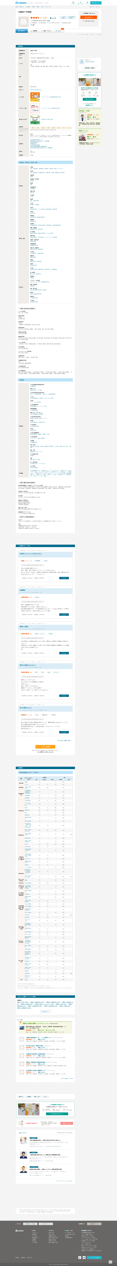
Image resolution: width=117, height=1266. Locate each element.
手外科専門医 (41, 237)
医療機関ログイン (89, 105)
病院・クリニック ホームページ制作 (89, 1245)
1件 (90, 136)
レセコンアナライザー (86, 1242)
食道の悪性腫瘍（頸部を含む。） (28, 850)
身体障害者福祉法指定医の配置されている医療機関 (41, 147)
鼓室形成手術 (33, 430)
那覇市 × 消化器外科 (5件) (50, 1006)
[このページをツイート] (84, 1257)
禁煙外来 (32, 277)
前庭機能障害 (27, 795)
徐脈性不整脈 (27, 846)
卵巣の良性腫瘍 (28, 906)
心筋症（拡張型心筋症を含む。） (28, 834)
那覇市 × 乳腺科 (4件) (65, 1006)
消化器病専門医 (33, 225)
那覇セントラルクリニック (35, 1023)
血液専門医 (54, 209)
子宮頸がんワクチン (39, 473)
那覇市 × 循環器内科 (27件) (53, 1002)
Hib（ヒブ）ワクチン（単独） (40, 476)
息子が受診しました (26, 707)
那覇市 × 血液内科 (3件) (27, 1004)
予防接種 (37, 204)
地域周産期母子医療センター (36, 139)
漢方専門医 (47, 269)
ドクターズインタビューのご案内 (88, 1237)
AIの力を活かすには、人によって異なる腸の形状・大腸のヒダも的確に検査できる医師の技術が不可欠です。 (49, 1157)
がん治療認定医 (53, 269)
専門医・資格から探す (53, 1237)
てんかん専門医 (49, 233)
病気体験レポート (36, 1237)
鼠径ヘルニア (27, 858)
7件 (95, 117)
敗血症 (26, 979)
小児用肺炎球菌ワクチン (35, 470)
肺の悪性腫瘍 (27, 800)
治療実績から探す (52, 1235)
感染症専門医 (48, 209)
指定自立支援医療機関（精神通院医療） (38, 146)
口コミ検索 (34, 1235)
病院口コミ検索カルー (20, 6)
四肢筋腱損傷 (27, 949)
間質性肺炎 (27, 814)
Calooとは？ (35, 1232)
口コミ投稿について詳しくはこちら (45, 752)
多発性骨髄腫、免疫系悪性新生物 (28, 924)
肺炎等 (26, 807)
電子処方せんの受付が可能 (47, 119)
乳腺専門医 (40, 249)
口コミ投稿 (34, 1242)
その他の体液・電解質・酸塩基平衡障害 (28, 887)
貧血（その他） (28, 934)
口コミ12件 (42, 1063)
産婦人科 (32, 192)
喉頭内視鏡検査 (33, 434)
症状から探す (51, 1234)
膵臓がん (51, 633)
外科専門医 (32, 213)
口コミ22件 (42, 1047)
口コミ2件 (42, 1030)
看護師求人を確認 (67, 1123)
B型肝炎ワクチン (45, 470)
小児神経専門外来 (34, 298)
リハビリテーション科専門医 (51, 237)
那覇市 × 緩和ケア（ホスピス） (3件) (44, 1004)
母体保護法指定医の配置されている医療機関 (39, 141)
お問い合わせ (29, 1257)
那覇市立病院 (34, 1045)
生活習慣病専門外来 (45, 282)
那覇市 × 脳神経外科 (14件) (24, 1008)
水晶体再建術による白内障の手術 (37, 422)
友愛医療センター (36, 1070)
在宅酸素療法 (33, 386)
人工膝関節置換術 (34, 410)
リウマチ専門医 (41, 209)
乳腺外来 (44, 289)
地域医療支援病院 (34, 142)
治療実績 (29, 1096)
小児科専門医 (33, 253)
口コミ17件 (42, 1039)
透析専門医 (40, 229)
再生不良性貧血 (28, 931)
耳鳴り (46, 560)
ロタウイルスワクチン (55, 470)
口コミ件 (54, 18)
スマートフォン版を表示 (94, 1257)
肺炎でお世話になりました (28, 665)
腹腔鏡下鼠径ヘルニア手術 (36, 390)
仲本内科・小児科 (84, 111)
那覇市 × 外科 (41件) (61, 1004)
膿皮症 (26, 880)
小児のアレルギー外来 (35, 282)
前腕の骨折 (27, 961)
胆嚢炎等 (26, 864)
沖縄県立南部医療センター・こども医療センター (39, 1037)
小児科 (31, 196)
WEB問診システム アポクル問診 (88, 1240)
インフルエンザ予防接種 (60, 473)
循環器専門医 (33, 221)
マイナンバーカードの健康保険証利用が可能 (50, 97)
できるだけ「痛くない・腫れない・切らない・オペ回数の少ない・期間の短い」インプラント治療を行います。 (49, 1171)
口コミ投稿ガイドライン (70, 1232)
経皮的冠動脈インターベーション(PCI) (38, 406)
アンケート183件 (51, 1030)
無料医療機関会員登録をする (57, 1113)
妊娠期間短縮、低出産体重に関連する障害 (28, 942)
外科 (31, 172)
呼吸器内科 (35, 168)
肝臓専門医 (48, 225)
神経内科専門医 (33, 233)
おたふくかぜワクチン (49, 473)
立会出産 (57, 446)
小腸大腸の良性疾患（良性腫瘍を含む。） (28, 855)
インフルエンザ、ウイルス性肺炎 (28, 804)
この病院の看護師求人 (63, 17)
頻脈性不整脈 (27, 838)
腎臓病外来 (32, 285)
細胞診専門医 (33, 261)
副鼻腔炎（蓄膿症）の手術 (43, 434)
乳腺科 (52, 172)
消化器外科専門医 (42, 225)
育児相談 (32, 455)
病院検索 (28, 6)
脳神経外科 (57, 172)
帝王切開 (42, 446)
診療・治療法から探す (53, 1242)
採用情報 (23, 1257)
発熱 (49, 672)
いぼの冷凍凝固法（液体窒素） (37, 414)
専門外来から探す (52, 1239)
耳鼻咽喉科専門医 (34, 245)
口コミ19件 (42, 1055)
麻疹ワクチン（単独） (52, 474)
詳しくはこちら (89, 99)
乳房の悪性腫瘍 (28, 883)
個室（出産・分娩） (64, 446)
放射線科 (32, 204)
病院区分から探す (52, 1240)
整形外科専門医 (33, 237)
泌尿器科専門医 (33, 229)
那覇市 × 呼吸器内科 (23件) (37, 1002)
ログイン (87, 3)
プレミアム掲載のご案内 (87, 1234)
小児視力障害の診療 (34, 426)
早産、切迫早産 (28, 912)
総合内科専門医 (33, 209)
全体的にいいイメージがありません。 (31, 553)
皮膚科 (31, 176)
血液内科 (51, 168)
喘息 (26, 812)
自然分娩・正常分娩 (34, 446)
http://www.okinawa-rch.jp (35, 89)
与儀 (42, 6)
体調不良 (54, 714)
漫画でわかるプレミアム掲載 (88, 1235)
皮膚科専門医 (33, 241)
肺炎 (43, 672)
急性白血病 (27, 917)
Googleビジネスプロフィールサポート (90, 1247)
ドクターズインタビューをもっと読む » (64, 1180)
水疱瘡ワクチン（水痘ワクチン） (59, 471)
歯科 (31, 200)
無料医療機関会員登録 (71, 17)
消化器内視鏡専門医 (56, 225)
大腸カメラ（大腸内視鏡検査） (49, 394)
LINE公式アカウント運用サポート (89, 1248)
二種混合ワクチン (64, 470)
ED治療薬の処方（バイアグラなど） (38, 463)
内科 (31, 168)
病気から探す (51, 1232)
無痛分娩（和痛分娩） (49, 446)
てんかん (26, 784)
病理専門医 (39, 261)
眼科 (31, 184)
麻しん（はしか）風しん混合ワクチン (43, 471)
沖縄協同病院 (35, 1054)
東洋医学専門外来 (34, 302)
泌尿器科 (32, 180)
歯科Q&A (34, 1240)
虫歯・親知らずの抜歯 (35, 459)
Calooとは (73, 3)
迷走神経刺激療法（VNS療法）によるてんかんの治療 (41, 398)
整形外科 (63, 172)
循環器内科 (41, 168)
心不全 (26, 844)
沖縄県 (33, 6)
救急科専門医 (41, 269)
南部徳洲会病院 (35, 1062)
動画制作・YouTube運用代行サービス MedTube (91, 1250)
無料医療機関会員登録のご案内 (88, 1232)
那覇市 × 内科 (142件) (22, 1002)
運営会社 (17, 1257)
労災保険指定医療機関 (35, 145)
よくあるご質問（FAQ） (70, 1234)
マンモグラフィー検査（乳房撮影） (38, 438)
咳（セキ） (56, 672)
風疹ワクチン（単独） (41, 474)
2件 (95, 136)
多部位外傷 (27, 973)
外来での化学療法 (34, 467)
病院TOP (21, 1096)
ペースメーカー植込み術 (35, 402)
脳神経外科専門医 (42, 233)
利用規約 (67, 1235)
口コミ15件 (42, 1072)
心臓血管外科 (42, 172)
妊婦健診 (22, 590)
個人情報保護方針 (69, 1237)
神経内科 (46, 168)
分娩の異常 (27, 914)
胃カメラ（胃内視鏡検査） (36, 394)
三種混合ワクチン (62, 474)
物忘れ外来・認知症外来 (35, 273)
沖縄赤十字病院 (25, 12)
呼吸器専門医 (33, 217)
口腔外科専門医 (33, 265)
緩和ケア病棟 (24, 626)
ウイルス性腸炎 (28, 867)
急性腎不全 (27, 894)
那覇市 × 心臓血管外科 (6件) (35, 1006)
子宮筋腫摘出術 (33, 442)
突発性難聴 (27, 797)
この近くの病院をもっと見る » (67, 1078)
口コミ (45, 1096)
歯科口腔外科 (36, 200)
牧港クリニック (83, 130)
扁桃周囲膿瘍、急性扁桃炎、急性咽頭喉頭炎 (28, 792)
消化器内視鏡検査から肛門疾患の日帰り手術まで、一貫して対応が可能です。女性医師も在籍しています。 (49, 1142)
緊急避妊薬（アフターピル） (36, 451)
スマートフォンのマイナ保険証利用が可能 (50, 108)
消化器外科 (48, 172)
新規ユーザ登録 (80, 3)
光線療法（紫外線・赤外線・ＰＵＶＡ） (38, 418)
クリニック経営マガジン (87, 1244)
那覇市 (38, 6)
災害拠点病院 (33, 143)
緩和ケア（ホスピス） (59, 168)
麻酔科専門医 (33, 257)
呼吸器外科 (35, 172)
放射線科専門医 (33, 269)
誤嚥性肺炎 (27, 810)
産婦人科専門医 (33, 249)
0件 (90, 117)
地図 (48, 20)
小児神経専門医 (40, 253)
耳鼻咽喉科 (32, 188)
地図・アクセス (37, 1096)
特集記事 (34, 1239)
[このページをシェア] (79, 1257)
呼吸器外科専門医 (41, 217)
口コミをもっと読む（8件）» (64, 740)
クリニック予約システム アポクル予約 (90, 1239)
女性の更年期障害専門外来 (36, 289)
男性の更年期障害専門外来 (36, 294)
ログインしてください (89, 61)
